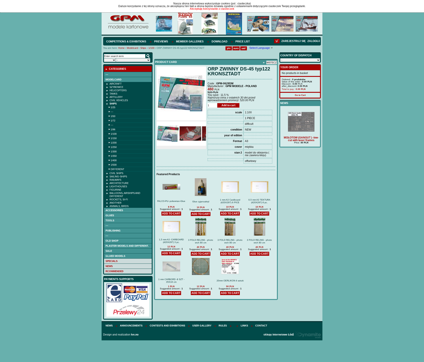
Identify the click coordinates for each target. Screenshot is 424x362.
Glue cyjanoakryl (200, 201)
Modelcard (132, 48)
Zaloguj (313, 41)
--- (107, 74)
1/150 (114, 138)
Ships (143, 48)
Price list (242, 41)
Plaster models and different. (127, 245)
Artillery (116, 97)
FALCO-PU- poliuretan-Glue (171, 201)
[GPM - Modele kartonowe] (128, 28)
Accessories (114, 210)
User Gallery (201, 325)
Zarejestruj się (293, 41)
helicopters (118, 90)
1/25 (113, 107)
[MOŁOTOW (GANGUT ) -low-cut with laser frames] (300, 130)
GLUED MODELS (115, 256)
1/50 (113, 116)
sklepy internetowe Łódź (278, 334)
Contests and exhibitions (167, 325)
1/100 (151, 48)
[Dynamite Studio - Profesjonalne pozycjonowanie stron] (308, 334)
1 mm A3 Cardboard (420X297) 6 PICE (230, 201)
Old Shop (112, 240)
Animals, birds (119, 206)
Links (244, 325)
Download (219, 41)
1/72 (113, 120)
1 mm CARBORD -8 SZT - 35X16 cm (171, 280)
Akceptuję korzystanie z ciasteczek (212, 8)
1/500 (114, 164)
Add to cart (228, 105)
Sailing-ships (118, 176)
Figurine (115, 189)
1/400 (114, 160)
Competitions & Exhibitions (126, 41)
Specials (111, 261)
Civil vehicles (119, 100)
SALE (109, 251)
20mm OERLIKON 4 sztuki (230, 280)
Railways (115, 179)
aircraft (116, 83)
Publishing (113, 230)
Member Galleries (190, 41)
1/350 (114, 156)
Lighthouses (118, 186)
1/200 (114, 142)
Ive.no (134, 334)
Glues (110, 215)
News (109, 266)
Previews (161, 41)
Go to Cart (300, 95)
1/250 (114, 147)
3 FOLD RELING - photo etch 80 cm (200, 241)
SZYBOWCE (116, 87)
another (115, 202)
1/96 (113, 129)
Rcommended (114, 271)
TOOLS (110, 220)
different (117, 169)
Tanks (113, 93)
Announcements (131, 325)
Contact (261, 325)
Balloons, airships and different (125, 194)
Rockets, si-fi (119, 199)
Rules (223, 325)
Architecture (119, 183)
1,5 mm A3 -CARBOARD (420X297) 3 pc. (171, 240)
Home (121, 48)
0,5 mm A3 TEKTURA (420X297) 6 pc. (259, 201)
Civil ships (116, 173)
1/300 (114, 151)
